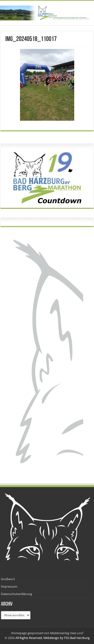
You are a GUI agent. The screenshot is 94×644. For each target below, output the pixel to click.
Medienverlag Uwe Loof (66, 633)
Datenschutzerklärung (16, 594)
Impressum (9, 586)
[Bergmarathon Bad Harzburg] (47, 13)
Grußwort (8, 579)
